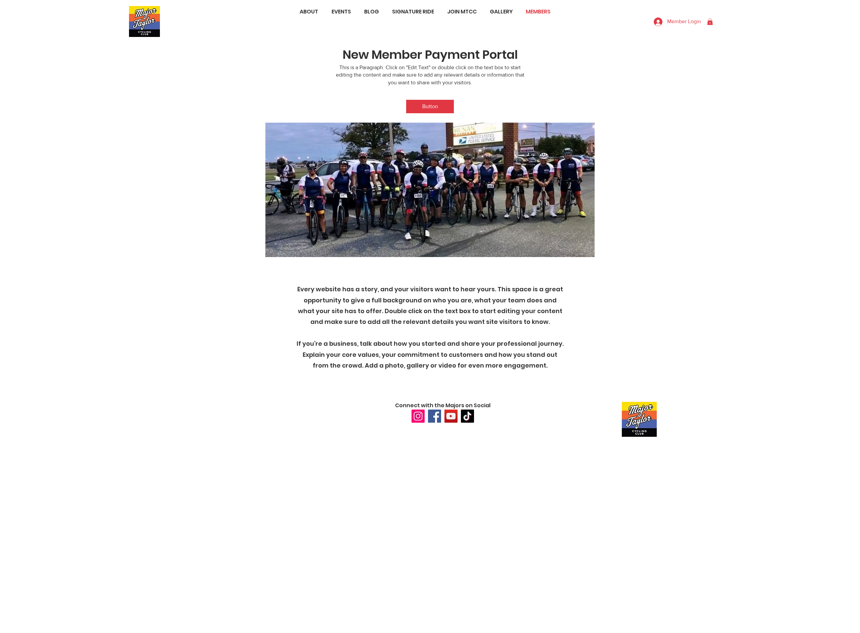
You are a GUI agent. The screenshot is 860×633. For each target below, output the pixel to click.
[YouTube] (451, 416)
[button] (430, 106)
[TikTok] (467, 416)
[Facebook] (434, 416)
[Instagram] (418, 416)
